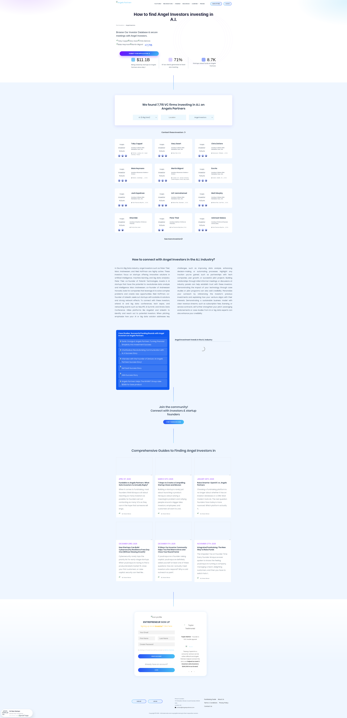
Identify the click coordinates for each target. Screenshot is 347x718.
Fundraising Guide (210, 699)
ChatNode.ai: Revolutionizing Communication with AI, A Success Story (143, 352)
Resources (186, 4)
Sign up (139, 701)
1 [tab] (189, 672)
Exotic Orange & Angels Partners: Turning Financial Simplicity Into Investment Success (143, 343)
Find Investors (168, 4)
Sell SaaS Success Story (132, 368)
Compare (195, 4)
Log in (227, 4)
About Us (221, 699)
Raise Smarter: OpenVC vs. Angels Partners (212, 484)
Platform (158, 4)
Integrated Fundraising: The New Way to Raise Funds (211, 548)
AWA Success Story (130, 375)
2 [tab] (191, 672)
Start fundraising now (173, 422)
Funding (177, 4)
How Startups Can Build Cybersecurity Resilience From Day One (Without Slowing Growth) (134, 549)
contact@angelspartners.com (185, 707)
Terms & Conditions (210, 703)
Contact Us (208, 706)
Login (156, 670)
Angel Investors (130, 25)
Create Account (156, 656)
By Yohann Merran (126, 513)
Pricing (202, 4)
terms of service (169, 650)
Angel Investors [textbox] (200, 117)
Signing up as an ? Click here (156, 626)
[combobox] (145, 117)
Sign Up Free (216, 4)
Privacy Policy (223, 703)
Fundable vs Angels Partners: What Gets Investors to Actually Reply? (134, 484)
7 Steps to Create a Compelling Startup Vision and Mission (171, 484)
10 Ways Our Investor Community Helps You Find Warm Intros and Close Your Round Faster (172, 549)
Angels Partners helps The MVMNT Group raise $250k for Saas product (141, 383)
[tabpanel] (190, 642)
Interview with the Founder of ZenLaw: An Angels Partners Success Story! (142, 360)
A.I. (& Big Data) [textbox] (144, 117)
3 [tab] (194, 672)
